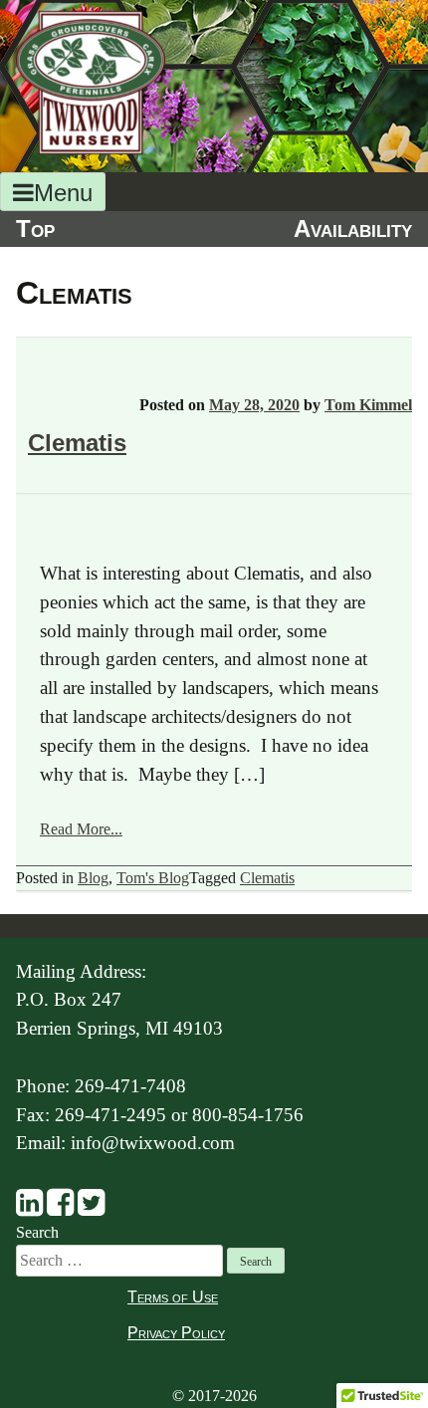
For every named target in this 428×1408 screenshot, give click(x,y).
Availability (353, 228)
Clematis (77, 442)
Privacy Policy (176, 1332)
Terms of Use (172, 1297)
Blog (93, 877)
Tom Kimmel (368, 404)
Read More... (81, 829)
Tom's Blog (152, 877)
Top (35, 228)
